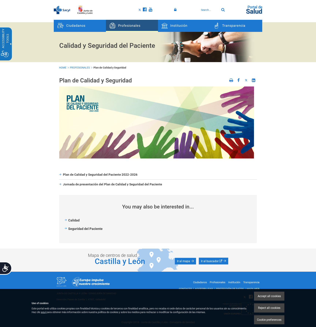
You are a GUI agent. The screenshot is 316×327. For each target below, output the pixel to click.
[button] (185, 261)
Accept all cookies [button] (269, 296)
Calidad (74, 220)
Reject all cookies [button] (269, 308)
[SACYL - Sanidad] (62, 9)
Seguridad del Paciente (85, 229)
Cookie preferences (269, 320)
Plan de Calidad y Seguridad (109, 67)
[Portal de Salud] (254, 9)
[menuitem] (80, 26)
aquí (43, 312)
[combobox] (209, 9)
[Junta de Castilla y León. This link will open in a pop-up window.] (85, 9)
